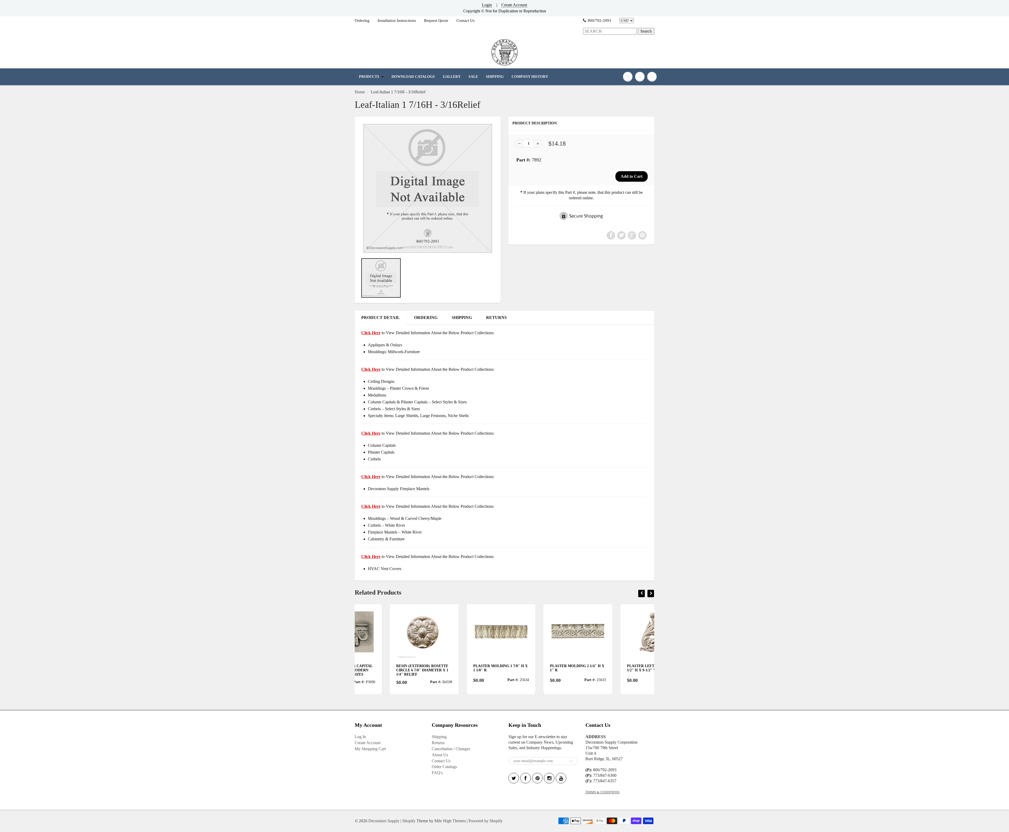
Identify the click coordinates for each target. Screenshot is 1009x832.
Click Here (370, 369)
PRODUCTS (369, 77)
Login (487, 5)
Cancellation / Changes (451, 749)
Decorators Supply (383, 821)
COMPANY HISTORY (530, 77)
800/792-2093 (599, 20)
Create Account (514, 5)
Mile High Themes (450, 821)
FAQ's (437, 772)
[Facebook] (525, 778)
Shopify (408, 821)
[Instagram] (549, 778)
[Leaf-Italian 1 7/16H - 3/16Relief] (427, 188)
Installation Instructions (397, 20)
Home (360, 92)
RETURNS (496, 317)
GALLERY (452, 77)
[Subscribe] (571, 761)
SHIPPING (495, 77)
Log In (360, 736)
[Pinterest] (537, 778)
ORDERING (425, 317)
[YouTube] (561, 778)
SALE (473, 77)
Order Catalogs (444, 766)
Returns (438, 742)
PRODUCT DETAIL (380, 317)
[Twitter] (513, 778)
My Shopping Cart (370, 749)
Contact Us (465, 20)
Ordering (362, 20)
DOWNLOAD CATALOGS (413, 77)
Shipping (439, 736)
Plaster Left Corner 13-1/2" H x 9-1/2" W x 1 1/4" (617, 668)
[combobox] (610, 31)
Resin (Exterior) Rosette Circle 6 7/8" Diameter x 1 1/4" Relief (387, 670)
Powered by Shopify (486, 821)
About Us (440, 755)
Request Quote (436, 20)
